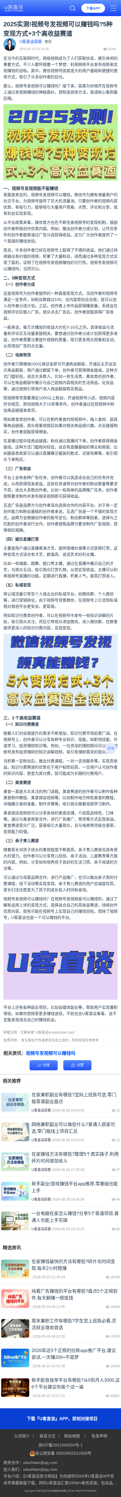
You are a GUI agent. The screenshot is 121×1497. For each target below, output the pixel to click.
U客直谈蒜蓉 (41, 1110)
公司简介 (22, 1436)
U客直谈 (18, 917)
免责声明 (98, 1436)
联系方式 (48, 1436)
